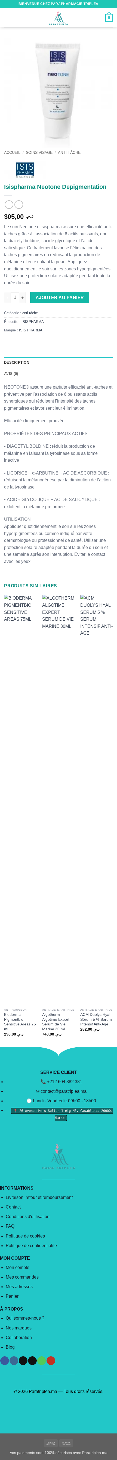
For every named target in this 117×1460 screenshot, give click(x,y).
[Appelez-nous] (41, 1360)
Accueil (12, 153)
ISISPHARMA (32, 322)
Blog (10, 1347)
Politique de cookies (25, 1236)
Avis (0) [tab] (11, 374)
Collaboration (19, 1337)
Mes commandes (22, 1277)
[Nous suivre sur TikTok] (23, 1360)
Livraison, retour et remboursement (39, 1197)
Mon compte (17, 1267)
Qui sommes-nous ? (25, 1318)
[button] (7, 17)
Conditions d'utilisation (28, 1216)
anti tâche (69, 153)
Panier (12, 1296)
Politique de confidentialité (31, 1245)
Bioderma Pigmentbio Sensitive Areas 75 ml (20, 1022)
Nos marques (19, 1328)
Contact (13, 1207)
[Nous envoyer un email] (32, 1360)
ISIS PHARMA (30, 330)
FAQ (10, 1226)
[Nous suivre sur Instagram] (14, 1360)
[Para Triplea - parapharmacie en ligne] (58, 17)
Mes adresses (19, 1286)
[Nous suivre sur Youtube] (51, 1360)
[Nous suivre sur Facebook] (4, 1360)
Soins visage (39, 153)
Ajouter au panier (60, 297)
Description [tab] (16, 362)
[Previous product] (18, 204)
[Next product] (9, 204)
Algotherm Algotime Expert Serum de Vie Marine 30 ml (55, 1022)
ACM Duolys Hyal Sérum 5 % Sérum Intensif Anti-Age (96, 1019)
